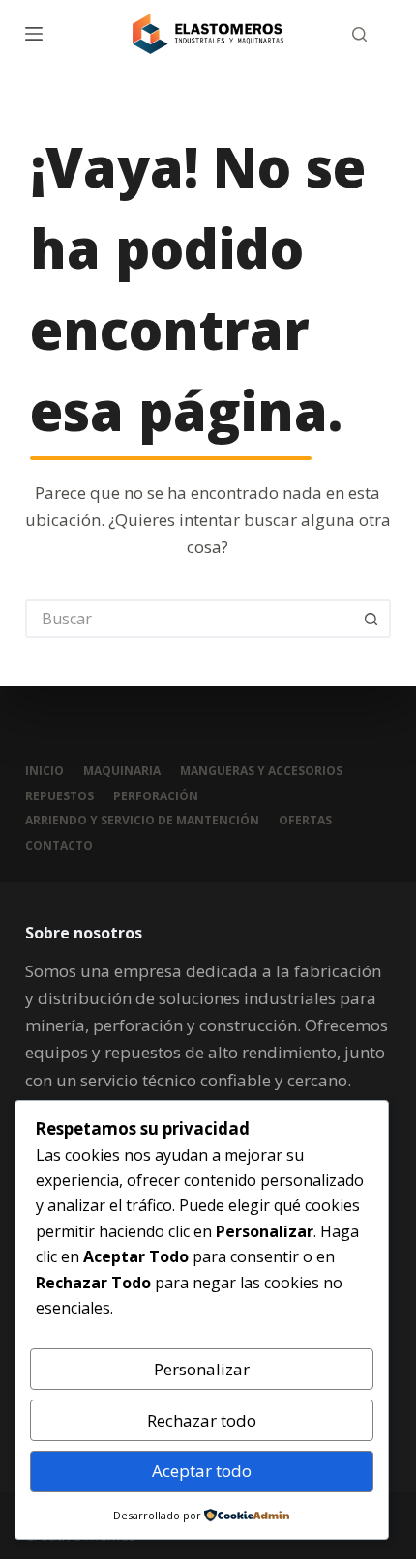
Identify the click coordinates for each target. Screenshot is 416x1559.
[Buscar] (359, 34)
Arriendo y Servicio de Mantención (142, 820)
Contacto (59, 845)
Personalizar (202, 1369)
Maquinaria (122, 771)
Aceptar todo (202, 1470)
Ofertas (305, 820)
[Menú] (34, 34)
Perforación (155, 796)
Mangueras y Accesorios (261, 771)
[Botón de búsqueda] (371, 618)
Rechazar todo (201, 1420)
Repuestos (59, 796)
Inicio (44, 771)
